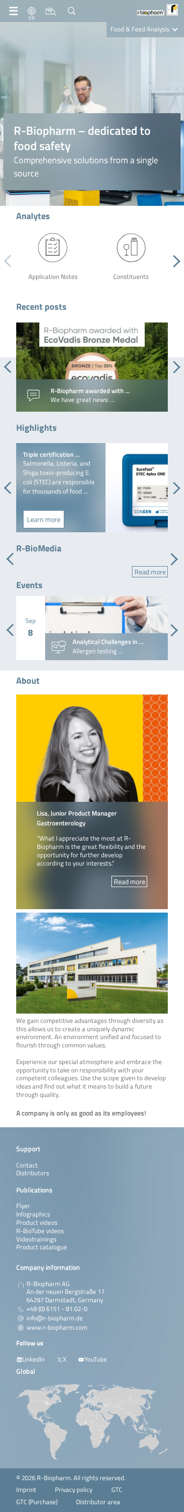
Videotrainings (36, 1239)
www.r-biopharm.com (56, 1327)
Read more (150, 572)
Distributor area (98, 1502)
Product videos (36, 1222)
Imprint (26, 1489)
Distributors (32, 1173)
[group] (92, 367)
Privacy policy (73, 1489)
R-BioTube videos (40, 1231)
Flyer (23, 1206)
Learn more (43, 519)
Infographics (33, 1214)
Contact (27, 1165)
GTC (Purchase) (36, 1502)
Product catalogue (41, 1247)
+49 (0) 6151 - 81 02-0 (56, 1309)
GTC (116, 1489)
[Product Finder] (50, 11)
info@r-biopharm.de (54, 1318)
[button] (174, 261)
